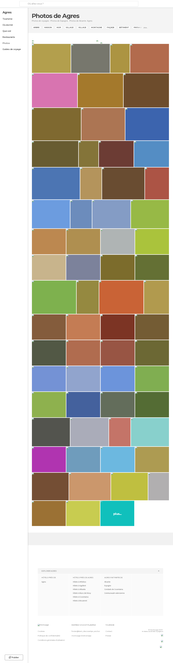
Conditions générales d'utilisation (51, 640)
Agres (44, 582)
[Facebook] (149, 626)
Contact (108, 631)
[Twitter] (153, 626)
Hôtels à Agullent (79, 585)
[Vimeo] (157, 626)
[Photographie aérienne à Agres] (66, 42)
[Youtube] (161, 626)
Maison (48, 27)
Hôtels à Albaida (79, 589)
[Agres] (64, 40)
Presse (108, 636)
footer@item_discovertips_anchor (86, 631)
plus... (146, 27)
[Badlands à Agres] (132, 40)
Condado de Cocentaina (113, 589)
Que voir (7, 31)
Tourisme (7, 19)
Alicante (107, 582)
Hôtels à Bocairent (80, 600)
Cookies (41, 631)
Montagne (96, 27)
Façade (110, 27)
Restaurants (9, 37)
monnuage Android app (81, 636)
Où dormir (8, 25)
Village (70, 27)
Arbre (36, 27)
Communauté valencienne (114, 593)
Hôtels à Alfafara (79, 582)
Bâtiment (124, 27)
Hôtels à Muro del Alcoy (82, 593)
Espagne (107, 585)
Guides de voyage (12, 49)
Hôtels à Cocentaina (80, 597)
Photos (6, 43)
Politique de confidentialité (49, 636)
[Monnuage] (9, 4)
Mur (59, 27)
